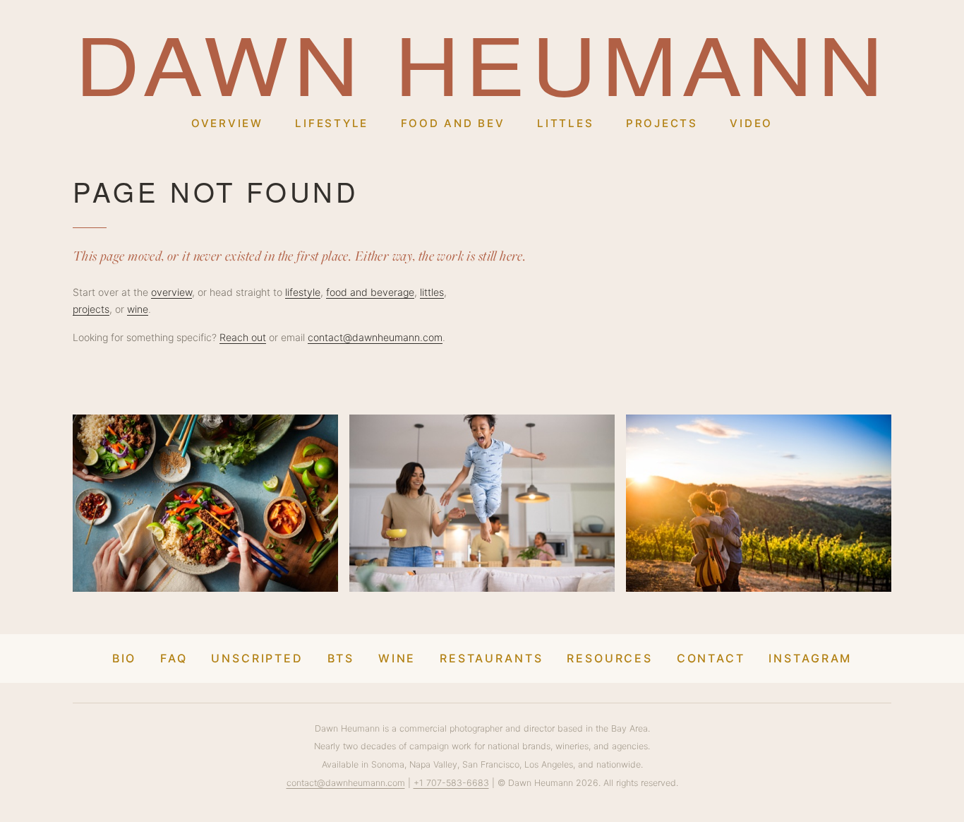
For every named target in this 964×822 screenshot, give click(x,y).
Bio (124, 658)
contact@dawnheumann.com (375, 337)
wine (137, 309)
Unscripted (257, 658)
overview (171, 292)
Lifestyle (331, 123)
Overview (227, 123)
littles (432, 292)
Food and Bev (453, 123)
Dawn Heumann (481, 62)
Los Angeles (548, 764)
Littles (565, 123)
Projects (662, 123)
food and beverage (370, 292)
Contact (711, 658)
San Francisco (490, 764)
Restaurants (491, 658)
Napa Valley (433, 764)
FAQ (174, 658)
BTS (341, 658)
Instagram (810, 658)
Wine (397, 658)
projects (91, 309)
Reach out (242, 337)
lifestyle (302, 292)
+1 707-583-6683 (451, 783)
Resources (610, 658)
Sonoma (387, 764)
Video (751, 123)
